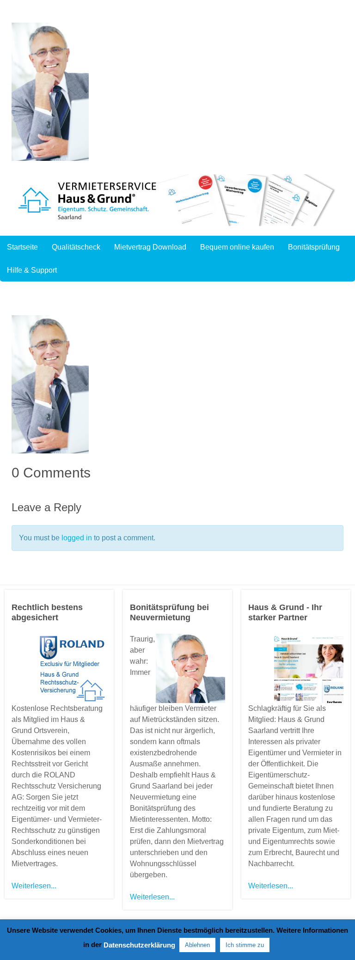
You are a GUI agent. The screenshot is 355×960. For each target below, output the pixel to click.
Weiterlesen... (34, 886)
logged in (76, 538)
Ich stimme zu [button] (245, 945)
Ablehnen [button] (197, 945)
